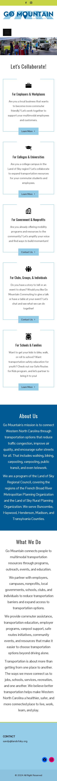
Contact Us (27, 252)
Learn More (27, 131)
